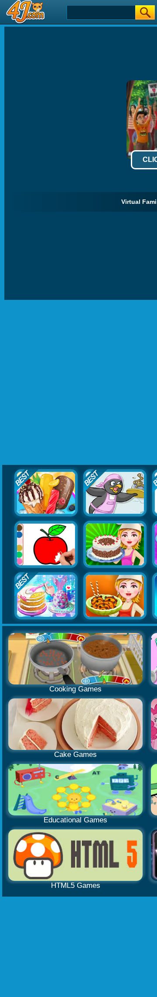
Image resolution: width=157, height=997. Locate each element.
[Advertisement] (78, 382)
